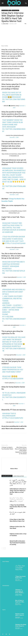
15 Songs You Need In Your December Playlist (7, 448)
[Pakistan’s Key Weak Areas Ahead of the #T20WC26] (7, 628)
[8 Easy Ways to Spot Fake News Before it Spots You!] (5, 521)
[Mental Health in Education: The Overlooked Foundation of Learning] (5, 542)
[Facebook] (2, 27)
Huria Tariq (17, 579)
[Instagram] (6, 634)
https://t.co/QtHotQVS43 (14, 243)
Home (2, 8)
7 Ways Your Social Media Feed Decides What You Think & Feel (18, 506)
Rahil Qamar (17, 603)
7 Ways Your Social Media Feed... (20, 577)
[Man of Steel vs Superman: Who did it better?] (7, 604)
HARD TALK (14, 58)
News (10, 10)
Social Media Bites (15, 10)
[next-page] (5, 548)
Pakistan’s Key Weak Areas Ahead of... (20, 625)
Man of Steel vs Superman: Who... (20, 601)
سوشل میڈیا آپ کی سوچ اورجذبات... (20, 566)
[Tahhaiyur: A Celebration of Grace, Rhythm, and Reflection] (7, 593)
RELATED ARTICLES (7, 476)
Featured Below (8, 8)
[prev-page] (2, 548)
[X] (6, 27)
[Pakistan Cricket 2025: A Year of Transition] (5, 535)
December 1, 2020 (14, 137)
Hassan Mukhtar (18, 568)
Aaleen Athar (5, 23)
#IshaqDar (16, 97)
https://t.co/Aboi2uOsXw (12, 379)
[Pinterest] (9, 27)
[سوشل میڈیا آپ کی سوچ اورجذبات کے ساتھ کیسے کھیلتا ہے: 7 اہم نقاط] (5, 499)
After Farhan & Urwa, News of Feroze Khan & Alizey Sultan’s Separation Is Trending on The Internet (21, 450)
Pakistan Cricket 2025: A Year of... (19, 614)
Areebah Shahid (18, 594)
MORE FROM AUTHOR (18, 476)
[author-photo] (14, 466)
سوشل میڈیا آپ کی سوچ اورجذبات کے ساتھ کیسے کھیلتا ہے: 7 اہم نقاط (17, 499)
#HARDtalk (6, 269)
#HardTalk (21, 170)
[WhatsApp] (13, 27)
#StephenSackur (14, 173)
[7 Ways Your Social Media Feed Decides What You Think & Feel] (5, 506)
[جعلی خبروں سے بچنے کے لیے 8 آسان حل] (5, 513)
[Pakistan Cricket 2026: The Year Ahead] (5, 528)
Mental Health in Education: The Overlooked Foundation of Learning (17, 542)
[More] (16, 27)
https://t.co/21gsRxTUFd (12, 418)
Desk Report (17, 617)
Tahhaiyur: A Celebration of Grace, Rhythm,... (19, 591)
